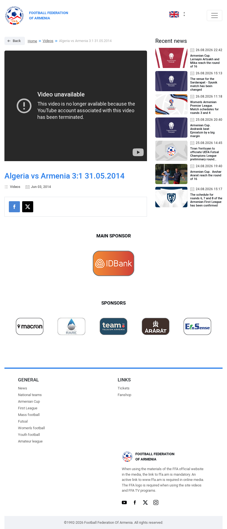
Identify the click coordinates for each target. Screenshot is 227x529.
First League (27, 408)
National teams (30, 395)
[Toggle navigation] (214, 15)
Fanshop (124, 395)
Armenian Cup (29, 401)
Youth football (29, 435)
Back (17, 41)
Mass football (29, 415)
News (22, 388)
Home (32, 41)
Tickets (124, 388)
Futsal (23, 421)
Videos (48, 41)
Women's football (31, 428)
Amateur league (30, 441)
